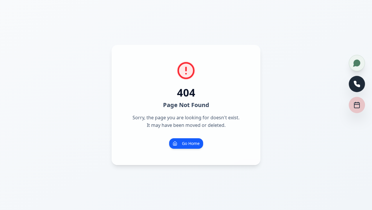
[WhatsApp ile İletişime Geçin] (357, 63)
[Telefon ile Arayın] (357, 84)
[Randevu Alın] (357, 105)
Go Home (191, 143)
